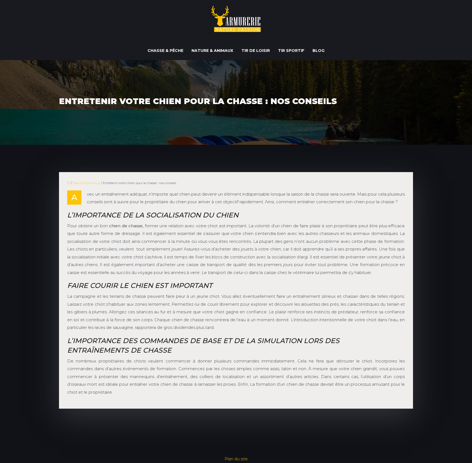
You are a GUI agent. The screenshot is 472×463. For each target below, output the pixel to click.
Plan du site (236, 458)
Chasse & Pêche (165, 50)
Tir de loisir (255, 50)
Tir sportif (291, 50)
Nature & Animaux (212, 50)
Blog (318, 50)
